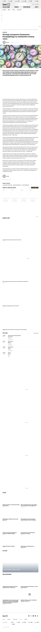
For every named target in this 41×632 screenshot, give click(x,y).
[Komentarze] (1, 13)
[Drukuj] (1, 15)
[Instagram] (37, 616)
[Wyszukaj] (27, 4)
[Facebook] (29, 616)
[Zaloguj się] (33, 4)
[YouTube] (35, 616)
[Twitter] (31, 616)
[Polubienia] (1, 10)
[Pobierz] (1, 18)
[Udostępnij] (1, 20)
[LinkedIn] (33, 616)
